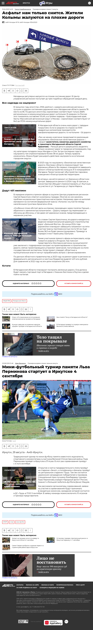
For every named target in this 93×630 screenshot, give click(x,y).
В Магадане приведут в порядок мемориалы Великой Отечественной (72, 325)
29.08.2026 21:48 (7, 363)
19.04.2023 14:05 (7, 9)
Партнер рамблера (36, 621)
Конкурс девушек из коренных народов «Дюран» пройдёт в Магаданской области (27, 325)
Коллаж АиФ (19, 85)
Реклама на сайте (32, 585)
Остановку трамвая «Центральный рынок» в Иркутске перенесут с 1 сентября (72, 539)
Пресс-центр (80, 585)
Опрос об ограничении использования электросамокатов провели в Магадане (26, 318)
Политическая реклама (64, 585)
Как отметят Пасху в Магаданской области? (72, 317)
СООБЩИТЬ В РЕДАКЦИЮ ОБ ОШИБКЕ (52, 587)
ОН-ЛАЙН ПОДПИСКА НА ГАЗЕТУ (26, 587)
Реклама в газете (47, 585)
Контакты (19, 585)
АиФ (14, 441)
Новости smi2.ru (9, 356)
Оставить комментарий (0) (73, 283)
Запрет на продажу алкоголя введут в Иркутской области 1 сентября (25, 539)
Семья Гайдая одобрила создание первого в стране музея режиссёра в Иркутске (28, 546)
